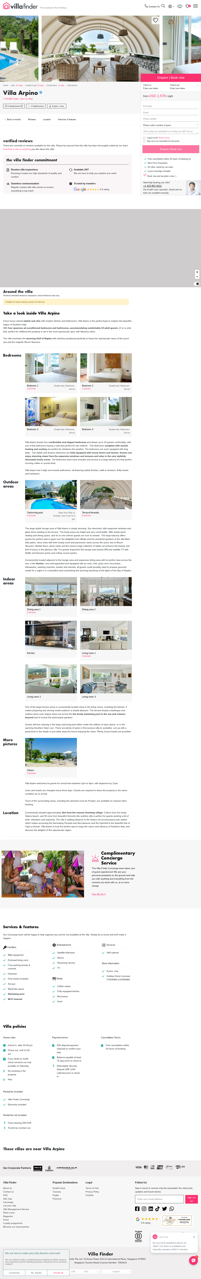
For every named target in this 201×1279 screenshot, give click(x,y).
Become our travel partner (16, 1226)
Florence (57, 1198)
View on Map (26, 98)
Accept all (58, 1272)
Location (47, 119)
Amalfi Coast (12, 98)
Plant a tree (9, 1212)
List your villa (9, 1205)
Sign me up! (191, 1199)
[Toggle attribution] (197, 284)
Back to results (13, 119)
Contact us (8, 1191)
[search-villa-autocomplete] (163, 6)
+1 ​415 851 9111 (152, 186)
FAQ (5, 1195)
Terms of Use (164, 138)
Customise (14, 1272)
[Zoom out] (197, 276)
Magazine (8, 1216)
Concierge (8, 1202)
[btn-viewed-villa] (180, 6)
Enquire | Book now (171, 149)
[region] (100, 248)
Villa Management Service (16, 1209)
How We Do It (99, 894)
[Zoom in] (197, 272)
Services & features (67, 119)
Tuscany (57, 1191)
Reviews (32, 119)
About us (7, 1188)
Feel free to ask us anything (17, 149)
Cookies (90, 1195)
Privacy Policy (92, 1191)
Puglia (56, 1195)
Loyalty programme (12, 1223)
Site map (7, 1198)
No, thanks (36, 1272)
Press (6, 1219)
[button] (67, 313)
